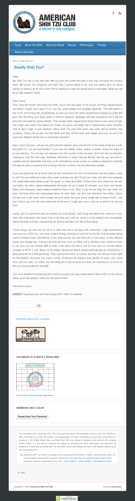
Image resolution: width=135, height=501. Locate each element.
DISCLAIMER (70, 461)
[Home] (44, 34)
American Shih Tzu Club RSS (120, 13)
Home (18, 45)
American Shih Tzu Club (41, 486)
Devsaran (116, 486)
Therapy (101, 45)
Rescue (72, 45)
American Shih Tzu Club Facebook (113, 13)
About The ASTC (33, 45)
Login (22, 472)
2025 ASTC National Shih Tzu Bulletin (33, 318)
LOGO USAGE (84, 461)
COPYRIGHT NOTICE (102, 461)
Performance (86, 45)
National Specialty (24, 52)
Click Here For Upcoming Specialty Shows (35, 395)
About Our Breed (55, 45)
